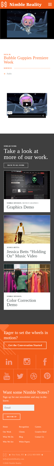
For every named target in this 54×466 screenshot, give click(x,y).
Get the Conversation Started (25, 345)
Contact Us (39, 437)
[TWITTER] (20, 376)
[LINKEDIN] (9, 362)
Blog (21, 437)
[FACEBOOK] (45, 362)
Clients (22, 432)
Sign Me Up (11, 417)
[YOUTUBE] (7, 376)
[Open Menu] (50, 4)
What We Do (8, 437)
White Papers (24, 442)
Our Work (7, 432)
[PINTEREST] (47, 376)
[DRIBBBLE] (34, 376)
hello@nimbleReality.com (13, 459)
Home (5, 427)
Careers (38, 427)
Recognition (24, 427)
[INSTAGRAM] (27, 362)
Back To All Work (15, 165)
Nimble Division (21, 4)
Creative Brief (41, 432)
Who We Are (8, 442)
